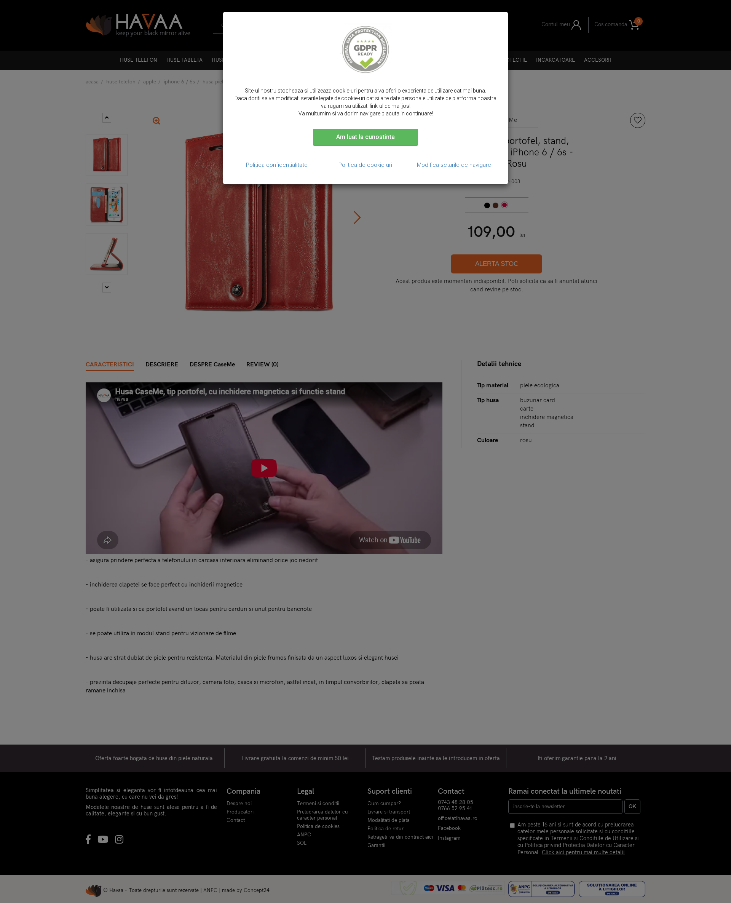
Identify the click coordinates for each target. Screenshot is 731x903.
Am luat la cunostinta (365, 137)
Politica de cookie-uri (365, 164)
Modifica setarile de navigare (454, 164)
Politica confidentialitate (277, 164)
